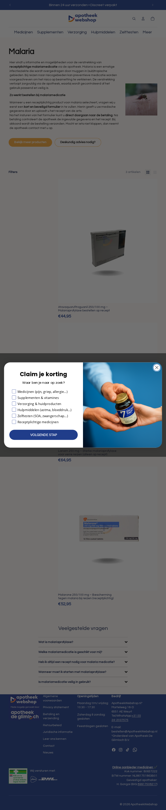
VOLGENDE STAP (43, 435)
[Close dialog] (156, 367)
